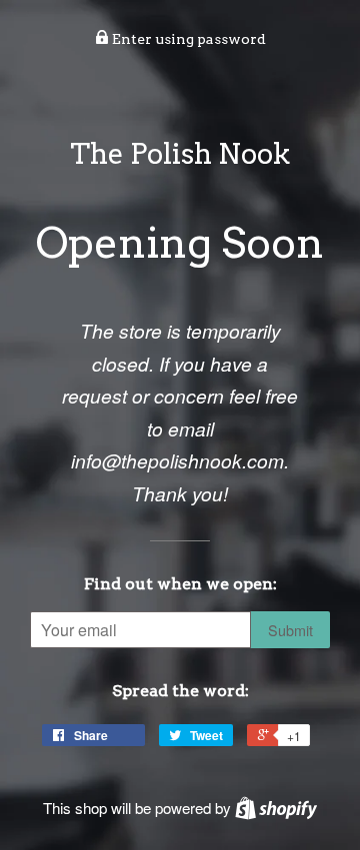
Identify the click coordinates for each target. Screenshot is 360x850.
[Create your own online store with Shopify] (276, 807)
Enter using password (187, 39)
